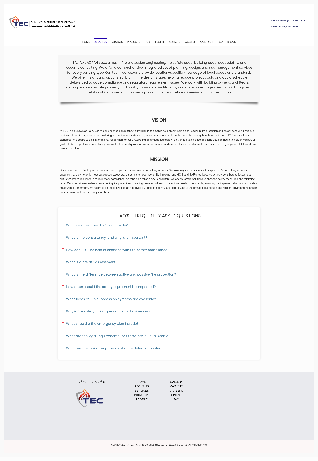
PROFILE (142, 399)
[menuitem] (88, 41)
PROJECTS (141, 395)
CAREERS (176, 390)
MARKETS (176, 386)
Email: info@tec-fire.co (285, 26)
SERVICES (142, 390)
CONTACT (176, 395)
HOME (141, 381)
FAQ (176, 399)
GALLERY (176, 381)
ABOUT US (142, 386)
